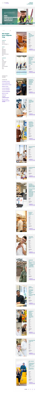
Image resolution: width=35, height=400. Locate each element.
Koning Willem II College (6, 84)
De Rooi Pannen (4, 61)
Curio (2, 67)
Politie (3, 68)
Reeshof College (5, 86)
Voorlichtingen (30, 3)
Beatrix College (5, 93)
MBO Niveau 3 (4, 51)
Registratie (31, 2)
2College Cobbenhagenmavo (5, 97)
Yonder (3, 60)
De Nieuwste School (6, 81)
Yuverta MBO (4, 62)
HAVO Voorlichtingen (5, 66)
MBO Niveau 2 (4, 50)
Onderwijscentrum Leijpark (5, 101)
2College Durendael (6, 88)
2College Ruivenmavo (6, 91)
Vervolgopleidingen (30, 4)
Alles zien (3, 41)
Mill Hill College (5, 99)
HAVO (3, 55)
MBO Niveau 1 (4, 49)
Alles (2, 48)
